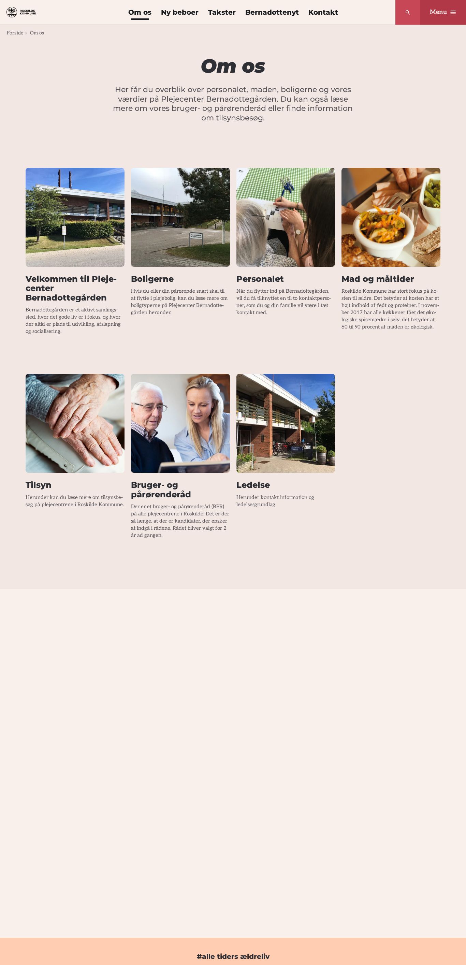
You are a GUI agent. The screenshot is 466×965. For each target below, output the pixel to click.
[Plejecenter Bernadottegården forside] (21, 12)
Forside (15, 33)
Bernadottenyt (272, 12)
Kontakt (323, 12)
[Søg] (407, 12)
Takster (222, 12)
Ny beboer (180, 12)
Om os (139, 12)
